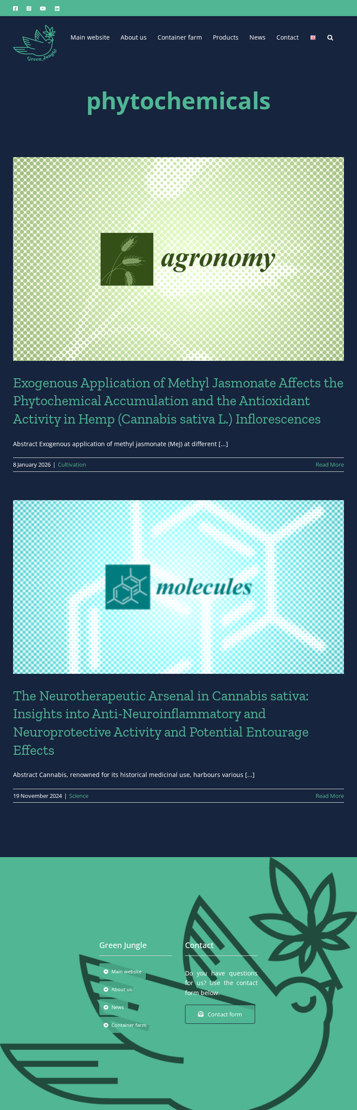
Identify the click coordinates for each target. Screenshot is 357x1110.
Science (78, 796)
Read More (330, 464)
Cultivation (72, 464)
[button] (330, 36)
